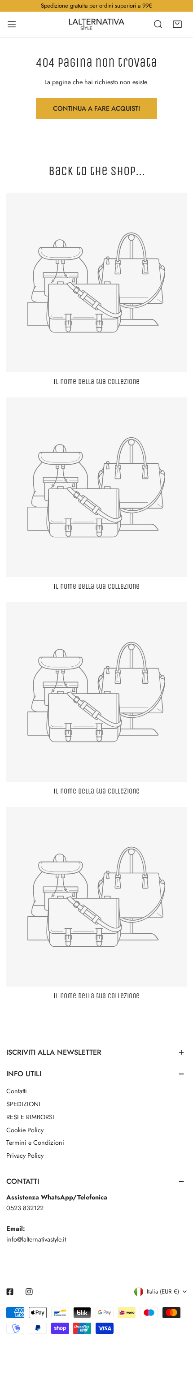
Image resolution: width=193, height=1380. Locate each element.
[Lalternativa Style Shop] (96, 24)
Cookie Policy (25, 1130)
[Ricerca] (158, 24)
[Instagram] (29, 1291)
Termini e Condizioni (35, 1142)
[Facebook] (10, 1291)
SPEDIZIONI (23, 1104)
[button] (176, 24)
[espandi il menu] (11, 24)
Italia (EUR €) (163, 1291)
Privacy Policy (25, 1155)
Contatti (16, 1091)
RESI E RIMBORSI (30, 1117)
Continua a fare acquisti (96, 108)
